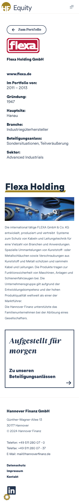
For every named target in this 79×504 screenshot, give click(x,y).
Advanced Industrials (25, 157)
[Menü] (72, 7)
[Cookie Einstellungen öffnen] (7, 498)
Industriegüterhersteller (27, 130)
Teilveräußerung (54, 143)
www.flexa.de (19, 74)
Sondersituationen (23, 143)
